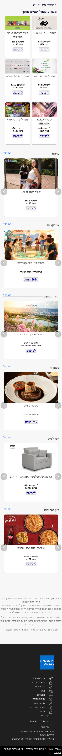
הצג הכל (7, 153)
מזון (43, 690)
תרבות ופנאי (39, 703)
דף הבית (45, 715)
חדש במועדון (39, 678)
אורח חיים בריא (37, 707)
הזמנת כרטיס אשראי (39, 721)
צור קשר (45, 727)
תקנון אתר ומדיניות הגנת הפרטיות (37, 731)
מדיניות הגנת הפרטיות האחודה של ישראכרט (33, 738)
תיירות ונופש (39, 699)
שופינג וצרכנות (38, 682)
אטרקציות (40, 686)
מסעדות (41, 695)
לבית (42, 711)
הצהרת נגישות (47, 735)
